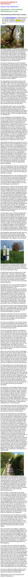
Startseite (3, 6)
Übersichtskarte (11, 17)
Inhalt (8, 6)
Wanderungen (14, 6)
